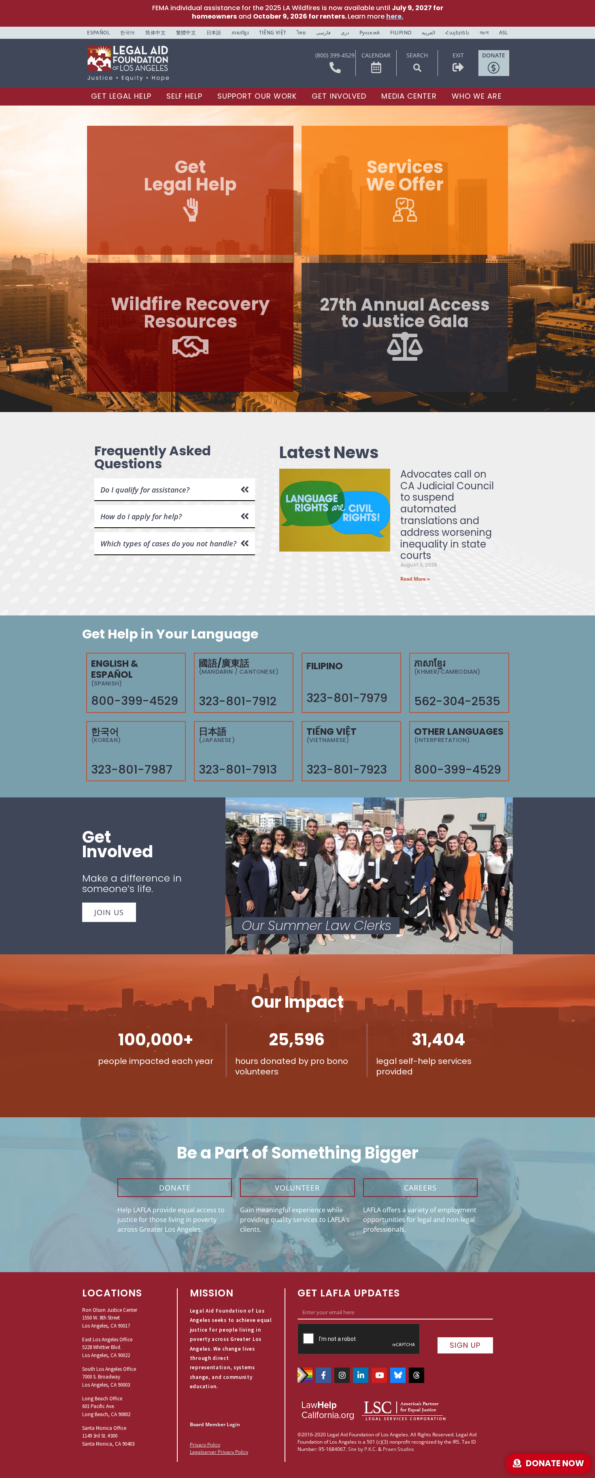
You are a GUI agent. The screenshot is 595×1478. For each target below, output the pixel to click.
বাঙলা (484, 32)
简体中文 (155, 32)
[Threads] (416, 1375)
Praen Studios (398, 1449)
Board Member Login (215, 1424)
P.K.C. (370, 1449)
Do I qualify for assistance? (144, 490)
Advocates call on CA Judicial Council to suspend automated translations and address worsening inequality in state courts (447, 514)
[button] (417, 68)
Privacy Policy (205, 1444)
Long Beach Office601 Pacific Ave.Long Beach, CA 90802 (106, 1406)
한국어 (127, 32)
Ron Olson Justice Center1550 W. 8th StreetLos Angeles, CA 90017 (109, 1318)
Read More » (415, 578)
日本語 (213, 32)
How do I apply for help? (141, 516)
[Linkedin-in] (360, 1375)
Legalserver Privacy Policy (219, 1451)
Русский (369, 32)
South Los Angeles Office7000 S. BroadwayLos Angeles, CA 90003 (109, 1377)
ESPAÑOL (98, 32)
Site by (355, 1449)
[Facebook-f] (323, 1375)
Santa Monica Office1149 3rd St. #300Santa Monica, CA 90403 (108, 1436)
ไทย (301, 32)
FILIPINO (400, 32)
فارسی (323, 32)
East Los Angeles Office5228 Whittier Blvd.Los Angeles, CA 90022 (107, 1347)
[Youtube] (379, 1375)
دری (345, 32)
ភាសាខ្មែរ (240, 32)
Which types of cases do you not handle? (168, 543)
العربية (428, 32)
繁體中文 (186, 32)
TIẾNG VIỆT (273, 32)
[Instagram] (342, 1375)
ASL (503, 32)
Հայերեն (457, 32)
